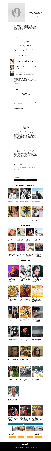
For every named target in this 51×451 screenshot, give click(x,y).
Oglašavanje (31, 447)
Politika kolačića (35, 447)
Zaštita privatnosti (26, 447)
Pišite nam (15, 447)
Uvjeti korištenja (18, 447)
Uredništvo (22, 447)
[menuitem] (40, 1)
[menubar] (41, 1)
